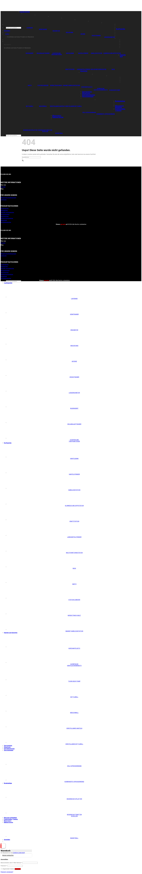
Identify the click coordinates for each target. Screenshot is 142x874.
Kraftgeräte (120, 29)
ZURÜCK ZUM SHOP (19, 853)
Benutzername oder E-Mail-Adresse (11, 862)
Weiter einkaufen (8, 855)
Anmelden (17, 869)
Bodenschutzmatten (7, 218)
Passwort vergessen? (7, 872)
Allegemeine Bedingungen (8, 197)
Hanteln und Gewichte (7, 212)
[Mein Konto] (4, 40)
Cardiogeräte (5, 208)
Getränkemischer (88, 95)
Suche (23, 157)
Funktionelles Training (120, 109)
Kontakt (3, 187)
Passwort (4, 866)
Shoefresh (86, 93)
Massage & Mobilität (119, 106)
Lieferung (3, 199)
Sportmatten (87, 92)
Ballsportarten (57, 117)
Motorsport (56, 116)
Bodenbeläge (120, 101)
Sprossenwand (87, 96)
